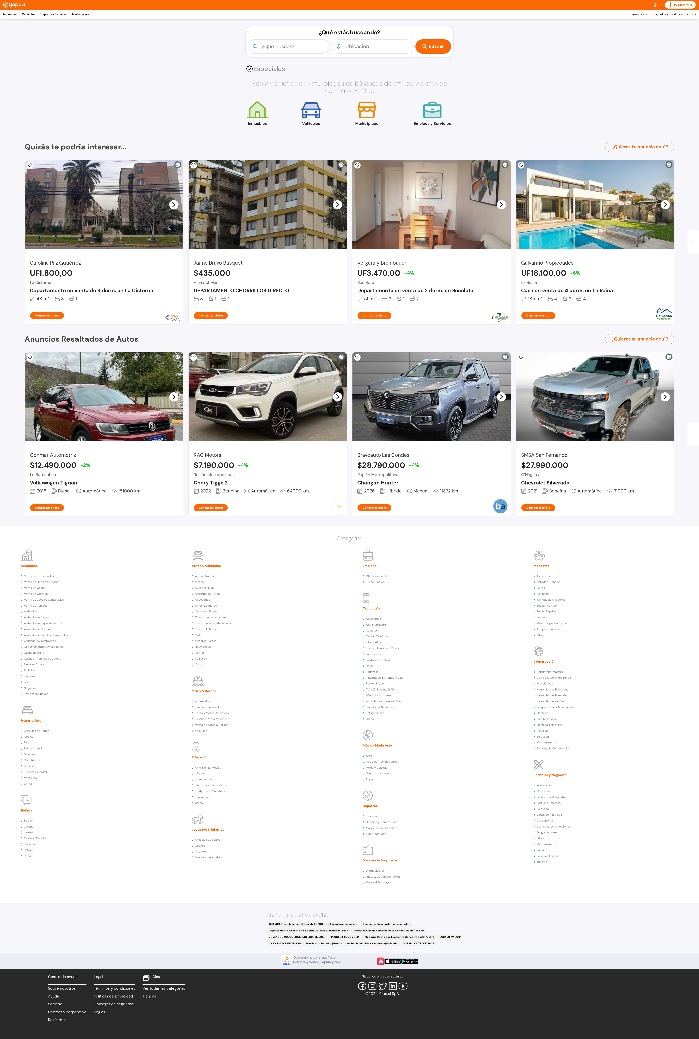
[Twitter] (383, 986)
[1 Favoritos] (30, 165)
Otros (28, 784)
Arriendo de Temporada (40, 641)
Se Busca (201, 658)
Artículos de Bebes (36, 731)
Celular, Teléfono (377, 636)
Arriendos (30, 611)
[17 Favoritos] (193, 165)
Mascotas (542, 566)
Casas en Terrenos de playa (42, 658)
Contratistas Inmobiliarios (554, 678)
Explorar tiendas (640, 14)
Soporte (55, 1004)
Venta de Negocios (549, 815)
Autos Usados (204, 576)
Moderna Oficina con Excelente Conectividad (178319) (389, 930)
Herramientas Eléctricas (552, 689)
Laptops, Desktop (378, 660)
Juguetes (201, 851)
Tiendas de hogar (35, 772)
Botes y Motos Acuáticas (212, 713)
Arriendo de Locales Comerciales (46, 635)
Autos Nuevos (204, 588)
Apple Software (376, 625)
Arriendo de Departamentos (43, 623)
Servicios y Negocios (550, 775)
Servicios (542, 731)
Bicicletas (372, 816)
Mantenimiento (547, 742)
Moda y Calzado (35, 838)
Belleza (26, 810)
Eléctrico (542, 713)
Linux (369, 666)
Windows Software (378, 695)
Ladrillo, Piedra (546, 719)
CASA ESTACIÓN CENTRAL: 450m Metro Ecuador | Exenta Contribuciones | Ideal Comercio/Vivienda (333, 943)
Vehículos (28, 14)
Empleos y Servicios (54, 14)
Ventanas (30, 778)
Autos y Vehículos (206, 566)
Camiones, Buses (206, 611)
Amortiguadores (206, 605)
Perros (541, 617)
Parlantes (372, 672)
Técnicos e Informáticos (211, 785)
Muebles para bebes (208, 857)
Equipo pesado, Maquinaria (213, 623)
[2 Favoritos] (30, 357)
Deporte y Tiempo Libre (382, 822)
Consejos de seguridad (663, 14)
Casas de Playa (34, 653)
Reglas (99, 1012)
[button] (173, 204)
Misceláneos (545, 683)
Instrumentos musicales (381, 761)
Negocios (30, 688)
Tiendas (149, 996)
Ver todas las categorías (164, 988)
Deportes (370, 806)
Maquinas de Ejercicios (381, 828)
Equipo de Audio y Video (382, 648)
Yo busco (201, 731)
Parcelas (29, 676)
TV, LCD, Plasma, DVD (380, 689)
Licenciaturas (204, 779)
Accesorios (202, 599)
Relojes (28, 850)
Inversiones (544, 785)
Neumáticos (203, 647)
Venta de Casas (34, 588)
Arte (369, 756)
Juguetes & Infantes (208, 829)
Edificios (29, 670)
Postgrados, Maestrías (210, 791)
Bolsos (28, 820)
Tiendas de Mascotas (551, 599)
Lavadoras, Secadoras (381, 707)
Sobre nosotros (62, 988)
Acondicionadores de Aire (383, 701)
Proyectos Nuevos (36, 694)
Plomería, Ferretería (549, 725)
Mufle (198, 635)
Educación (200, 757)
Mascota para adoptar (552, 623)
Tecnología (371, 608)
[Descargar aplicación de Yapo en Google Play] (410, 961)
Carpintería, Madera (550, 672)
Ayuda (53, 996)
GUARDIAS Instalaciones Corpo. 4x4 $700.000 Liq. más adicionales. (313, 924)
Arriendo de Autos (207, 594)
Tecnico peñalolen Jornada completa (387, 924)
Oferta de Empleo (377, 576)
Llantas (200, 653)
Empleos (369, 566)
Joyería (28, 826)
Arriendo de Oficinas (37, 629)
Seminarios (202, 797)
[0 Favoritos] (357, 165)
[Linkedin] (393, 986)
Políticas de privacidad (113, 996)
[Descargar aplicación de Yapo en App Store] (393, 961)
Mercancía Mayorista (380, 860)
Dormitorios (32, 760)
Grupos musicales (378, 773)
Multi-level (543, 791)
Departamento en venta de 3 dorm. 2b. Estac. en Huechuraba (308, 930)
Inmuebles (10, 14)
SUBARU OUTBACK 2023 (418, 943)
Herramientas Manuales (552, 695)
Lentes (28, 832)
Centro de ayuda (687, 14)
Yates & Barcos (204, 691)
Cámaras (372, 630)
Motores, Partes (205, 641)
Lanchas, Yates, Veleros (210, 719)
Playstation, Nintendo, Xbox (384, 678)
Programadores (547, 832)
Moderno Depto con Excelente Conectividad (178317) (399, 937)
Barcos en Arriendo (208, 707)
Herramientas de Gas (551, 701)
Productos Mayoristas (551, 797)
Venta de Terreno (36, 605)
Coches (200, 846)
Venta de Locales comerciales (44, 599)
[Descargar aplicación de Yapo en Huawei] (381, 961)
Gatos (541, 588)
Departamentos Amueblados (43, 647)
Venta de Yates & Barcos (211, 725)
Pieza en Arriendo (35, 664)
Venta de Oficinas (36, 594)
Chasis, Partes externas (210, 617)
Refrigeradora (375, 713)
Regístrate (57, 1019)
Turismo (542, 862)
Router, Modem (376, 683)
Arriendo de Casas (36, 617)
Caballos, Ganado (548, 582)
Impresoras (373, 654)
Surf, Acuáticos (376, 834)
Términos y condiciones (114, 988)
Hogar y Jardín (32, 720)
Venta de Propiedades (39, 576)
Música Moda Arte (377, 745)
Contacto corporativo (67, 1012)
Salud (540, 850)
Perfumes (30, 844)
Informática (373, 642)
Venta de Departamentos (41, 582)
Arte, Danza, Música (208, 767)
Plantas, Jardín (33, 748)
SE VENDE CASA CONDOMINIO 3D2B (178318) (297, 937)
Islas (27, 682)
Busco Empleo (375, 582)
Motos (199, 582)
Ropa (27, 856)
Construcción (544, 661)
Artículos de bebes (207, 840)
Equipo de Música (206, 629)
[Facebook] (362, 986)
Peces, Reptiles (546, 611)
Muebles (29, 754)
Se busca (30, 766)
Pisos (27, 742)
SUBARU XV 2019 (450, 937)
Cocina (28, 737)
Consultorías (545, 820)
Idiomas (200, 773)
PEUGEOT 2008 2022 (345, 937)
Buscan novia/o (547, 605)
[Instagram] (372, 986)
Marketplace (81, 14)
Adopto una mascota (551, 629)
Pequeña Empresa (549, 803)
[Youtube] (403, 986)
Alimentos (543, 576)
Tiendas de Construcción (553, 748)
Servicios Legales (548, 856)
